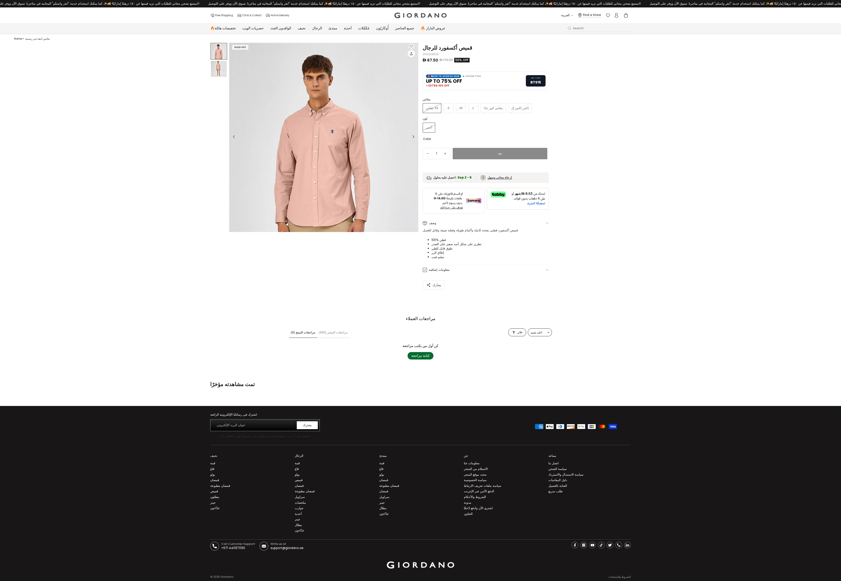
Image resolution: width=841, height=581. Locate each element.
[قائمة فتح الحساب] (616, 15)
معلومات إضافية (439, 269)
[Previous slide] (232, 137)
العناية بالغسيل (557, 486)
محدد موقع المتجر (475, 474)
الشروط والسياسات (619, 577)
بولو (212, 474)
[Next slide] (414, 137)
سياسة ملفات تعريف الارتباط (482, 486)
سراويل (300, 497)
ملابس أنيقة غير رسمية (37, 39)
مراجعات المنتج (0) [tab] (303, 332)
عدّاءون (215, 508)
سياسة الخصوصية (475, 480)
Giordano (227, 577)
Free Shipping (224, 15)
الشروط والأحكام (475, 497)
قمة (212, 463)
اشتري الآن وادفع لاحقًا (478, 508)
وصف (432, 223)
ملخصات (300, 502)
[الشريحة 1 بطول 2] (219, 51)
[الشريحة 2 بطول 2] (219, 69)
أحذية (298, 514)
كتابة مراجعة (420, 355)
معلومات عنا (472, 463)
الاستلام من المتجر (476, 469)
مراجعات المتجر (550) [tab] (333, 332)
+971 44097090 (233, 548)
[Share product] (411, 53)
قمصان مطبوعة (220, 486)
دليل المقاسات (557, 480)
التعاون (468, 514)
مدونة (467, 502)
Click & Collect (251, 15)
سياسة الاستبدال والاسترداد (565, 474)
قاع (212, 469)
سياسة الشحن (557, 469)
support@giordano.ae (287, 548)
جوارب (299, 508)
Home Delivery (280, 15)
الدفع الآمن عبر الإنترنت (479, 491)
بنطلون (214, 497)
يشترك (307, 425)
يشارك (437, 285)
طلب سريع (555, 491)
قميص (214, 491)
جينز (213, 502)
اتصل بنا (553, 463)
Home (18, 39)
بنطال (298, 525)
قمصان (214, 480)
